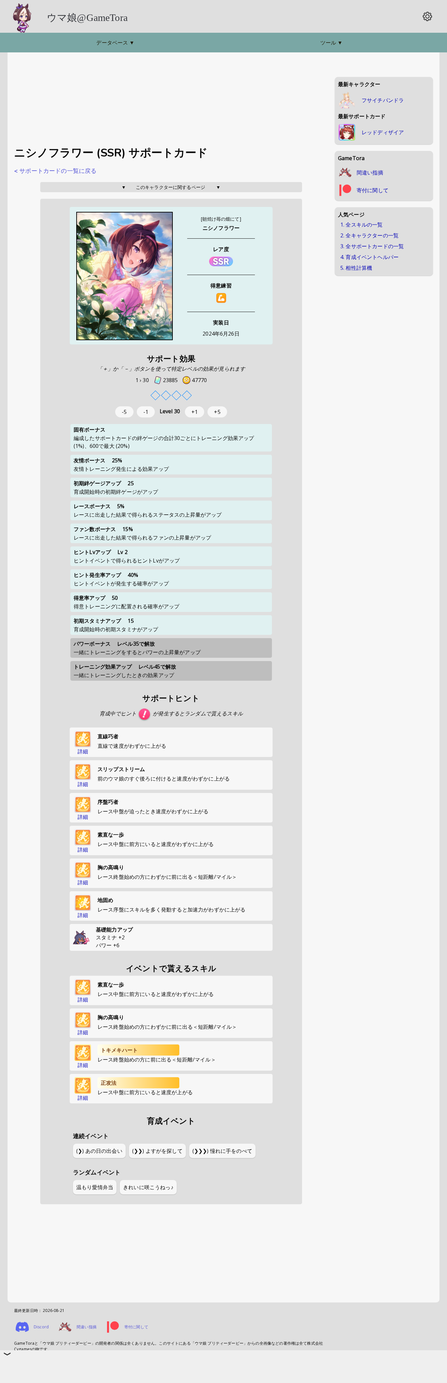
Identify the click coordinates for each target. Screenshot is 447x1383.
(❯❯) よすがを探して (157, 1150)
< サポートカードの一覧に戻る (55, 171)
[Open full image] (124, 276)
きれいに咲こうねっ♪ (148, 1187)
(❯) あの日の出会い (99, 1150)
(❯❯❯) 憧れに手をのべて (222, 1150)
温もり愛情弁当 (94, 1187)
